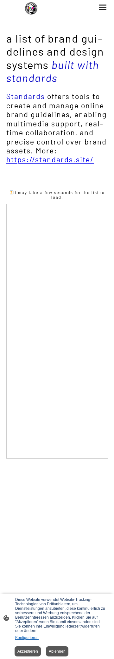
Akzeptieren (27, 651)
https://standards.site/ (50, 159)
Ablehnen (57, 651)
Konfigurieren (27, 637)
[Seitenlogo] (31, 8)
